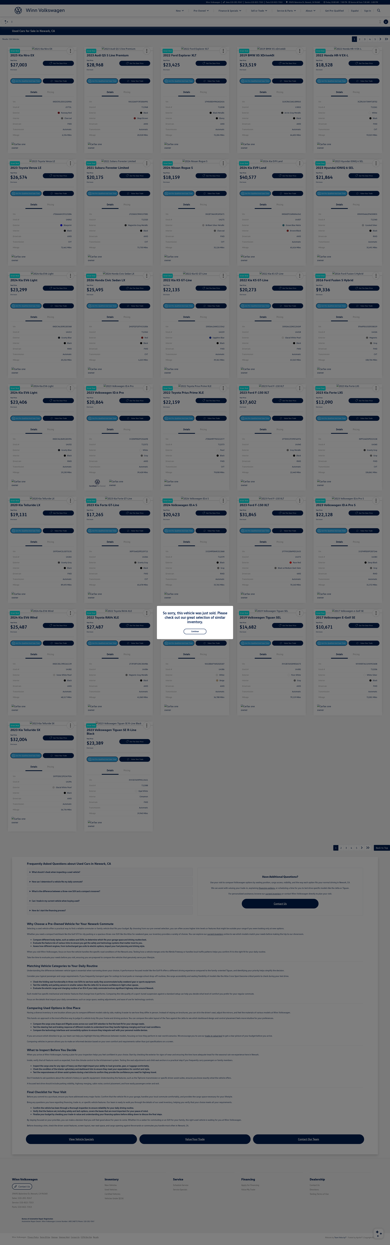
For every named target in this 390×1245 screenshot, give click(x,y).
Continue (195, 631)
